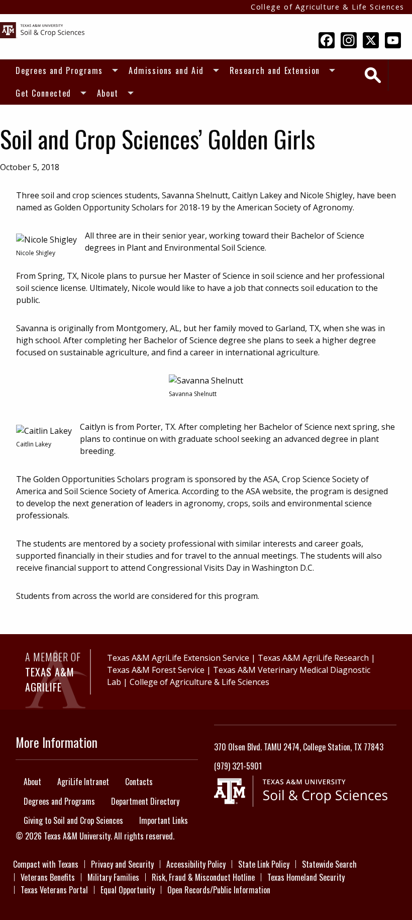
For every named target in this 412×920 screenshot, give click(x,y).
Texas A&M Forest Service (155, 669)
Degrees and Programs (59, 70)
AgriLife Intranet (83, 782)
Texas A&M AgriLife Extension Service (178, 657)
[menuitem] (64, 70)
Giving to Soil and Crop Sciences (73, 820)
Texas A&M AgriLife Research (313, 657)
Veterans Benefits (48, 877)
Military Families (113, 877)
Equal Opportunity (127, 890)
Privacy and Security (122, 864)
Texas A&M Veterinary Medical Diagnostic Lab (238, 675)
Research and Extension (275, 70)
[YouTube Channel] (393, 40)
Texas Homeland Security (306, 877)
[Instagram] (349, 40)
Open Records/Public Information (218, 890)
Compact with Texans (45, 864)
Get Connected (43, 93)
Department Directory (145, 801)
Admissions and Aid (166, 70)
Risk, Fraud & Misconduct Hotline (203, 877)
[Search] (373, 75)
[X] (371, 40)
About (108, 93)
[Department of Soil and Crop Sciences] (42, 29)
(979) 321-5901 (238, 766)
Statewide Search (329, 864)
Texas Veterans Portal (54, 890)
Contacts (139, 782)
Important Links (163, 820)
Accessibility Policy (196, 864)
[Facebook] (327, 40)
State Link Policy (263, 864)
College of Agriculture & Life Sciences (327, 7)
